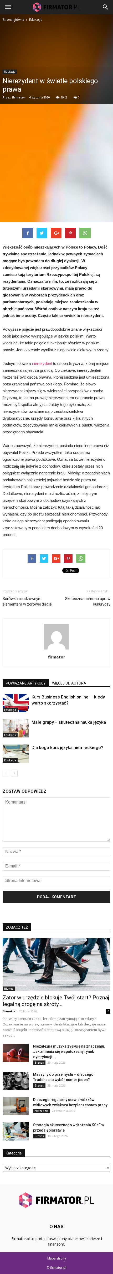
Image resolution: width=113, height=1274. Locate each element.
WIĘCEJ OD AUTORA (69, 683)
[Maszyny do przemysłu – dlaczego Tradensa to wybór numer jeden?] (16, 1081)
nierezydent (42, 363)
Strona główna (13, 19)
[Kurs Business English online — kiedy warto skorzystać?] (16, 703)
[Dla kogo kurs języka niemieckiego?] (16, 754)
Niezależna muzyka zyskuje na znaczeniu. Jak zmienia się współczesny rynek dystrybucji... (69, 1051)
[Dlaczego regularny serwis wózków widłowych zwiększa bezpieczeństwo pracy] (16, 1106)
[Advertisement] (56, 163)
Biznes (8, 988)
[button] (105, 7)
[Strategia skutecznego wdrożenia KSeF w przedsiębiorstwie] (16, 1131)
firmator (18, 97)
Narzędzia (41, 1111)
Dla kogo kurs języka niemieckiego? (67, 747)
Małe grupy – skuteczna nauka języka (69, 722)
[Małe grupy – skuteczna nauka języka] (16, 728)
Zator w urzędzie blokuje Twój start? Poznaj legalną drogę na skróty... (56, 1000)
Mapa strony (56, 1258)
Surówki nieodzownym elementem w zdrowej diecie (27, 601)
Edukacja (9, 71)
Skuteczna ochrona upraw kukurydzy (87, 601)
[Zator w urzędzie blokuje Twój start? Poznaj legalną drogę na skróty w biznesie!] (56, 964)
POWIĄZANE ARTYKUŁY (26, 683)
